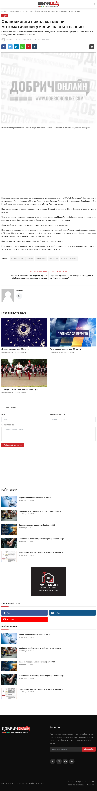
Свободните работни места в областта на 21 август (40, 511)
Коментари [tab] (10, 407)
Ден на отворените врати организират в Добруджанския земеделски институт (29, 276)
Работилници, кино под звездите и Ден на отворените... (41, 552)
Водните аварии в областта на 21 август (35, 498)
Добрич (30, 258)
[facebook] (52, 761)
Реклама (90, 785)
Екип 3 (21, 500)
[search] (94, 4)
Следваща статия (57, 271)
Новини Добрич (17, 258)
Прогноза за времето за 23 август (66, 349)
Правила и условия (76, 785)
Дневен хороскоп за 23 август (15, 349)
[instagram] (59, 761)
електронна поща (57, 415)
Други (25, 11)
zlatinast (19, 290)
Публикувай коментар (13, 445)
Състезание (53, 258)
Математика (41, 258)
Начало (4, 11)
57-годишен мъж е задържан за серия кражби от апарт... (42, 539)
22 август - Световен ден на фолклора (19, 389)
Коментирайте (7, 425)
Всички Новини (15, 11)
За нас (91, 781)
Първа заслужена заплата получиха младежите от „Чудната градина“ (71, 276)
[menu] (3, 4)
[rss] (72, 761)
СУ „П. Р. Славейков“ (68, 258)
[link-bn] (48, 581)
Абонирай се (89, 749)
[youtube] (65, 761)
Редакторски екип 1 (7, 352)
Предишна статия (40, 271)
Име (3, 415)
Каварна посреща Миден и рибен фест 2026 (37, 525)
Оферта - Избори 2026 (76, 781)
